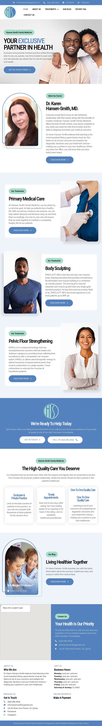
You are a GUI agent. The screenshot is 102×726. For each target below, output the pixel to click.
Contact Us (29, 15)
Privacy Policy (83, 723)
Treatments (50, 9)
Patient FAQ (80, 9)
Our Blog (67, 9)
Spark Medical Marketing (66, 723)
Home (25, 9)
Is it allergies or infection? (20, 585)
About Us (36, 9)
